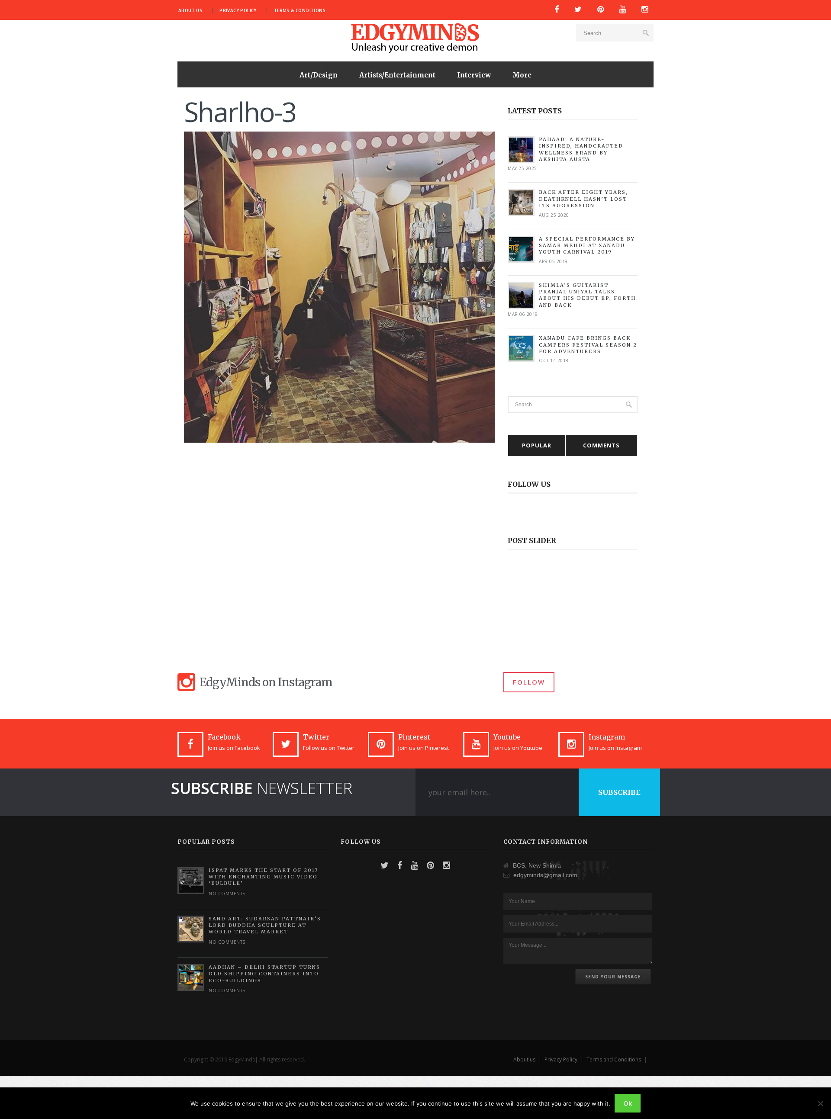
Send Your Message (613, 977)
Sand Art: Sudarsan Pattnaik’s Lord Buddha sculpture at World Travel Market (265, 925)
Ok (627, 1103)
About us (190, 10)
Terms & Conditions (299, 10)
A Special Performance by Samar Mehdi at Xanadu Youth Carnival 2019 (587, 245)
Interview (474, 75)
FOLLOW (529, 682)
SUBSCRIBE (619, 792)
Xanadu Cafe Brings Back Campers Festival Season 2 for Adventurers (588, 344)
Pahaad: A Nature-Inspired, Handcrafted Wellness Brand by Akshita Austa (581, 149)
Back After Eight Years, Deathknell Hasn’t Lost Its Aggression (583, 199)
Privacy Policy (238, 10)
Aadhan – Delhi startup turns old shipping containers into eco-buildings (264, 974)
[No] (820, 1103)
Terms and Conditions (613, 1059)
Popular (536, 445)
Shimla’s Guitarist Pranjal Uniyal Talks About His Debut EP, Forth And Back (587, 295)
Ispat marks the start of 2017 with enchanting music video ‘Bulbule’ (263, 877)
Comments (601, 445)
